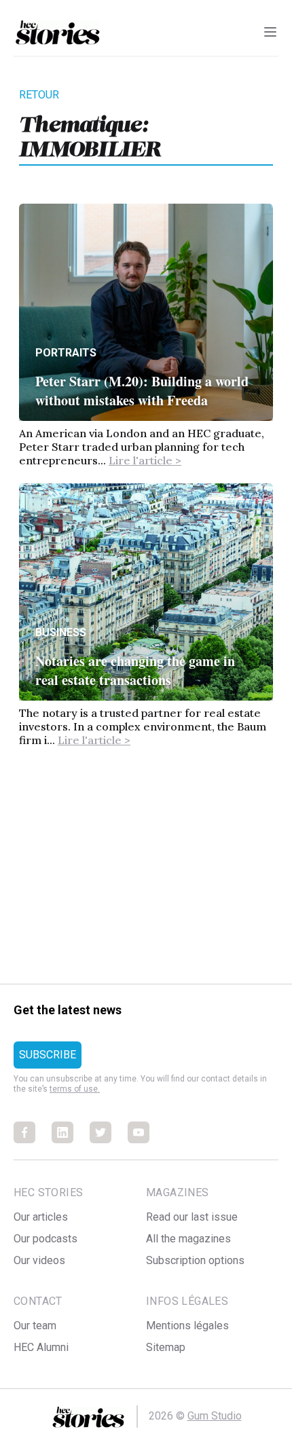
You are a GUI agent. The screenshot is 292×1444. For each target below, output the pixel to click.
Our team (35, 1325)
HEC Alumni (41, 1347)
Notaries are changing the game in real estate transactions (135, 670)
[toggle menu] (270, 32)
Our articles (41, 1216)
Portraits (65, 352)
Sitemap (165, 1347)
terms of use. (75, 1089)
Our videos (39, 1260)
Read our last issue (192, 1216)
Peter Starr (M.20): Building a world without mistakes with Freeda (142, 390)
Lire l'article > (145, 460)
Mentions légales (187, 1325)
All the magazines (188, 1238)
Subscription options (195, 1260)
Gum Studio (214, 1415)
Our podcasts (45, 1238)
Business (60, 632)
